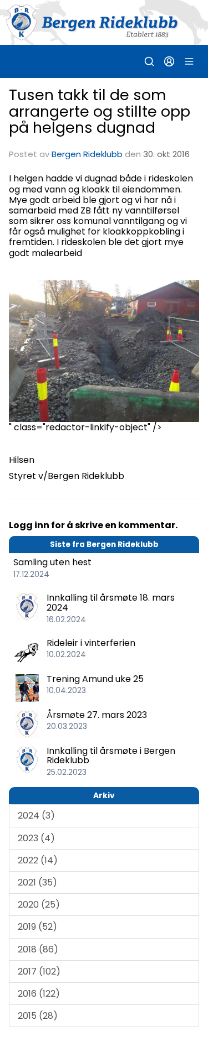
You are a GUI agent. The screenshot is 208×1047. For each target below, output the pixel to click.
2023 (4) (36, 838)
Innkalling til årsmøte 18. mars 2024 (111, 602)
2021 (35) (37, 882)
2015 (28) (38, 1015)
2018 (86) (38, 949)
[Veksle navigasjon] (189, 61)
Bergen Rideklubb (87, 154)
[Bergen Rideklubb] (104, 22)
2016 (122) (39, 993)
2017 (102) (39, 971)
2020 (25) (39, 904)
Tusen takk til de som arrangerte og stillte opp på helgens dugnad (99, 111)
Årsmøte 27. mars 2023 (97, 715)
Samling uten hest (52, 562)
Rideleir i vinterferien (91, 643)
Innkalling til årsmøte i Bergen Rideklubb (111, 755)
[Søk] (149, 61)
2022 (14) (38, 860)
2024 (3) (36, 815)
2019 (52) (37, 926)
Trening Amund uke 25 (95, 679)
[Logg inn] (169, 61)
